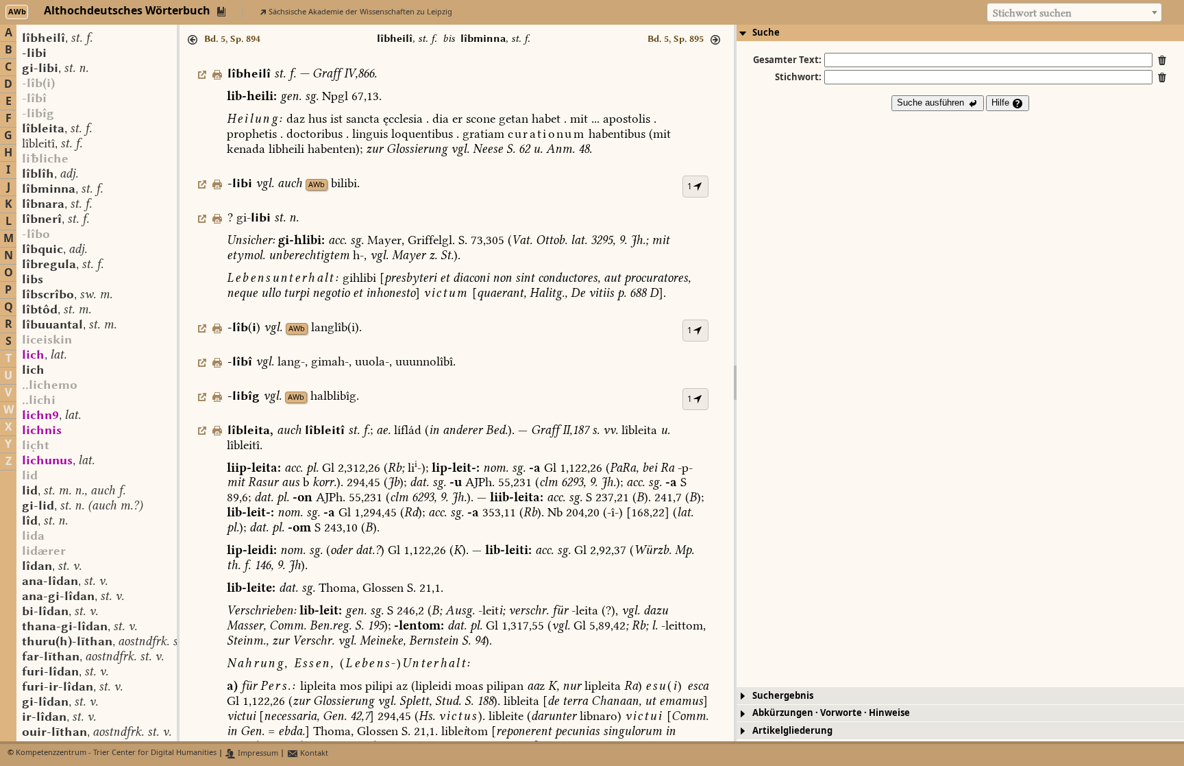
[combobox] (1074, 12)
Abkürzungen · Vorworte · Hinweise (831, 712)
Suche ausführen (932, 102)
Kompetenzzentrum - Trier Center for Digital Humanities (116, 753)
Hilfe (1001, 102)
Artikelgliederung (792, 730)
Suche (766, 32)
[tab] (960, 33)
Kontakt (313, 753)
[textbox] (1074, 13)
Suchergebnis (782, 695)
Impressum (257, 753)
